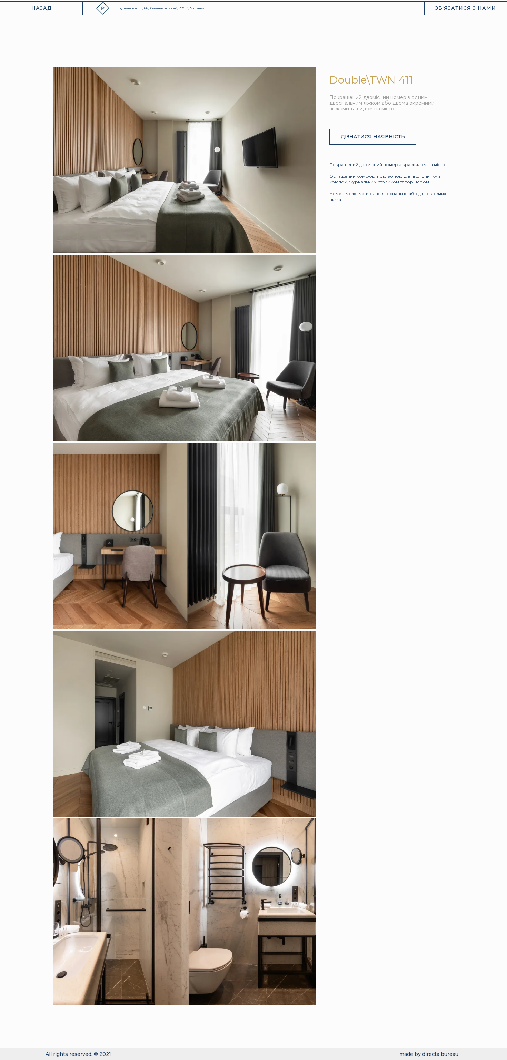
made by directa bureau (428, 1054)
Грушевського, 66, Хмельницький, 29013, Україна (161, 8)
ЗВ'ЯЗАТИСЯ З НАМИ (465, 8)
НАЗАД (41, 8)
